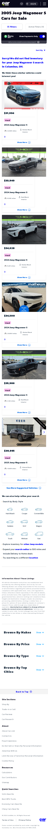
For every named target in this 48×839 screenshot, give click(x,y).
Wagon (39, 526)
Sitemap (5, 782)
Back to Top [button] (22, 691)
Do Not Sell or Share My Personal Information (21, 746)
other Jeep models (33, 544)
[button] (22, 4)
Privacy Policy (25, 820)
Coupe (24, 513)
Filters (13, 26)
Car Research (8, 719)
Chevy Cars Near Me (10, 809)
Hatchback (10, 513)
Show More (22, 142)
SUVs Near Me (8, 794)
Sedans (10, 526)
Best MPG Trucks (9, 799)
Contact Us (7, 736)
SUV (24, 526)
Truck (10, 538)
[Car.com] (6, 4)
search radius (22, 549)
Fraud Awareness (9, 741)
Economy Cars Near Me (12, 804)
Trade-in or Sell (9, 709)
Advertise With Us (9, 751)
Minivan (24, 538)
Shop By (5, 704)
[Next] (44, 432)
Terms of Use (7, 820)
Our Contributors (9, 777)
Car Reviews (7, 714)
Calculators (7, 772)
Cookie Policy (8, 761)
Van (38, 538)
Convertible (39, 513)
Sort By (39, 50)
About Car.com (8, 731)
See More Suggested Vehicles (22, 487)
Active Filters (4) (36, 26)
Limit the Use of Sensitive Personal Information (22, 756)
